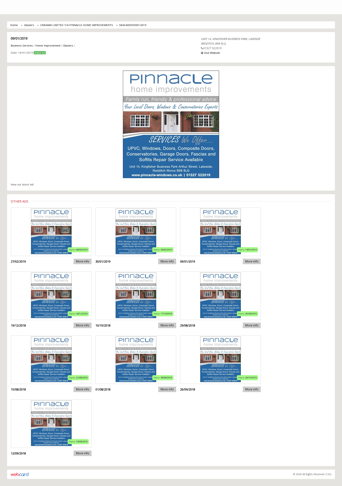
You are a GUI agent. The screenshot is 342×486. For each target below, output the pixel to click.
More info (82, 261)
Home (14, 25)
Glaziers (29, 25)
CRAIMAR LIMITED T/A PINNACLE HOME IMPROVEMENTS (76, 25)
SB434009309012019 (132, 25)
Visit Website (212, 53)
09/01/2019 (19, 38)
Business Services (22, 45)
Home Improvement (48, 45)
